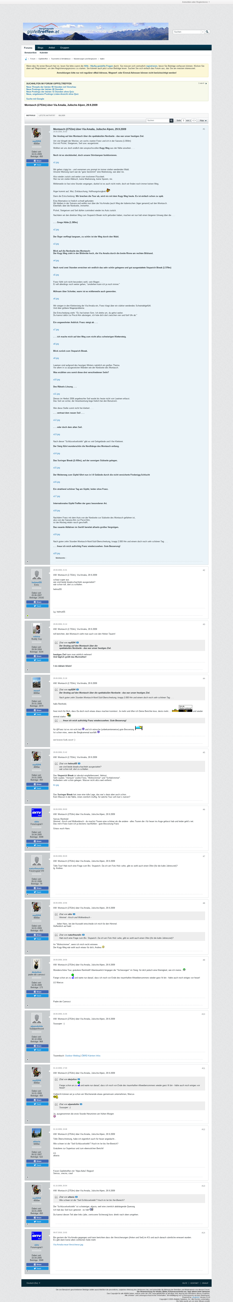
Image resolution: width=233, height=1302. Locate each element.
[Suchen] (207, 32)
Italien (102, 59)
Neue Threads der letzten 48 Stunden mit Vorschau (51, 87)
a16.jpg (56, 482)
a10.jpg (56, 379)
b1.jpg (56, 785)
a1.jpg (56, 162)
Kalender (44, 53)
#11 (203, 1068)
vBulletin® (196, 1297)
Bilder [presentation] (62, 115)
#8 (204, 903)
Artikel (52, 47)
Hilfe (184, 1283)
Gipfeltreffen (43, 59)
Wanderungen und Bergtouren (85, 59)
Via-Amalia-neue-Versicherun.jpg (68, 1244)
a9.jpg (56, 358)
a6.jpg (56, 298)
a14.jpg (56, 453)
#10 (203, 1014)
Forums (28, 48)
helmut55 (37, 582)
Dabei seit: (37, 152)
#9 (204, 960)
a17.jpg (56, 496)
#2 (204, 570)
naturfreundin (36, 868)
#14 (203, 1233)
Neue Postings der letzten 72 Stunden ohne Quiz (50, 91)
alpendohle (37, 1026)
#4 (204, 678)
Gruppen (64, 47)
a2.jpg (56, 229)
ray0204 (36, 141)
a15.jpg (56, 467)
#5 (204, 752)
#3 (204, 624)
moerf (37, 690)
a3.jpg (56, 244)
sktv (36, 821)
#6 (204, 809)
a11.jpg (56, 394)
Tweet (38, 164)
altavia (36, 1141)
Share (38, 161)
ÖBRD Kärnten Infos (91, 1055)
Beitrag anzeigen (77, 642)
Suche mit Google (35, 99)
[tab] (31, 115)
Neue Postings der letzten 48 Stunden (44, 89)
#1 (204, 129)
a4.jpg (56, 260)
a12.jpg (56, 420)
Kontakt (195, 1283)
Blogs (40, 47)
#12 (203, 1129)
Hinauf (205, 1283)
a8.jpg (56, 344)
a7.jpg (56, 329)
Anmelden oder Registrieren (195, 2)
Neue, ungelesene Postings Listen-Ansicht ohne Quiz (52, 94)
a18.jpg (56, 510)
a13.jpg (56, 434)
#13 (203, 1186)
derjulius (36, 972)
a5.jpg (56, 275)
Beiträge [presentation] (30, 115)
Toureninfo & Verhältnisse (61, 59)
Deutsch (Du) (33, 1283)
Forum (32, 59)
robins (36, 636)
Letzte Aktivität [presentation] (47, 115)
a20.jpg (56, 553)
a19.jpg (56, 534)
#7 (204, 856)
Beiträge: (35, 156)
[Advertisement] (69, 11)
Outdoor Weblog (72, 1055)
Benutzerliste (31, 53)
